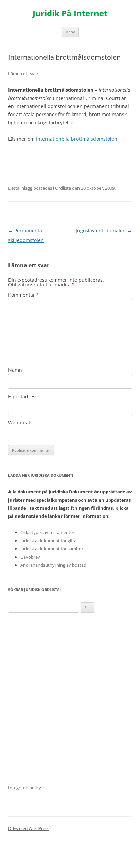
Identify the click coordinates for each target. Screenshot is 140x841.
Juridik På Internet (70, 13)
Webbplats (20, 422)
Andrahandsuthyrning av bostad (53, 565)
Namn (15, 370)
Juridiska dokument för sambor (51, 549)
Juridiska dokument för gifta (48, 541)
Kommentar (23, 295)
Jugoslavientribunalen (104, 230)
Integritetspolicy (24, 788)
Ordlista (63, 188)
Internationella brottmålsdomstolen (76, 139)
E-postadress (23, 396)
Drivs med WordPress (28, 828)
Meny (70, 31)
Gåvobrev (30, 557)
